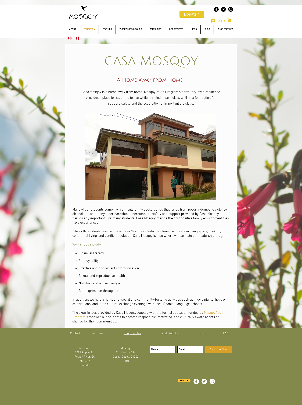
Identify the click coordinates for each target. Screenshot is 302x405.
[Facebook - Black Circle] (216, 9)
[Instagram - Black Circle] (230, 9)
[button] (229, 20)
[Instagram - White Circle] (212, 381)
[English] (69, 38)
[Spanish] (77, 38)
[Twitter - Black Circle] (223, 9)
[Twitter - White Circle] (204, 381)
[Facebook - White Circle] (196, 381)
